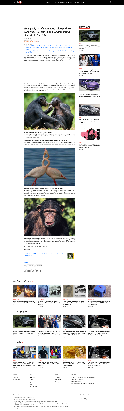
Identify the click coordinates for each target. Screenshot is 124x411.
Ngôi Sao (32, 382)
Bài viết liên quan (28, 44)
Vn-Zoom (32, 389)
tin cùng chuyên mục (22, 281)
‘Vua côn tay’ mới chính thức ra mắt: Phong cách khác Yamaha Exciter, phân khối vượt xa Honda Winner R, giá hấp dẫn (74, 333)
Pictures (58, 379)
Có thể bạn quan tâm (22, 312)
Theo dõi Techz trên (29, 41)
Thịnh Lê (29, 38)
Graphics (58, 382)
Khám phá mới (26, 26)
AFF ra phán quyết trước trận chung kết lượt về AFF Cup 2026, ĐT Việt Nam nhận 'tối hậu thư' (48, 364)
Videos (58, 377)
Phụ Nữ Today (16, 379)
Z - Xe (54, 2)
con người (30, 265)
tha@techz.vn (91, 383)
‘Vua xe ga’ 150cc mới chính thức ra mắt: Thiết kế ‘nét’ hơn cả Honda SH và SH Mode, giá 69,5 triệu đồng (99, 333)
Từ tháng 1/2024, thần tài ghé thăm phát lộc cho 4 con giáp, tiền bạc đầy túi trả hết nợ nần (48, 45)
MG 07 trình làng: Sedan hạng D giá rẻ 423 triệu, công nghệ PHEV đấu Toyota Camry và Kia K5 (89, 96)
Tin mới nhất (84, 27)
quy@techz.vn (77, 381)
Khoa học (76, 2)
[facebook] (28, 270)
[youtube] (36, 270)
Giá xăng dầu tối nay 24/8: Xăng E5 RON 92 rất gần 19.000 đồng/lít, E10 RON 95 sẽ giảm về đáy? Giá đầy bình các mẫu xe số (49, 333)
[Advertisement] (49, 73)
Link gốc (26, 262)
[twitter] (25, 270)
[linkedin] (40, 270)
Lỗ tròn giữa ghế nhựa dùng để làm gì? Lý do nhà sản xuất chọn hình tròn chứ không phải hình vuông (99, 302)
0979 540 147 (80, 379)
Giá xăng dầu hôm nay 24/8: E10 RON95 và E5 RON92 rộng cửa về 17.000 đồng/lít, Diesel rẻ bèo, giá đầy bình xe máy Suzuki (24, 364)
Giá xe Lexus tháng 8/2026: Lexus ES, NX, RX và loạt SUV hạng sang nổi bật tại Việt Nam (89, 121)
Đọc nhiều (17, 342)
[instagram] (32, 270)
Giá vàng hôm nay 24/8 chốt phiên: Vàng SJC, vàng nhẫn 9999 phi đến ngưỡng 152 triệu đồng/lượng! (74, 364)
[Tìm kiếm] (109, 2)
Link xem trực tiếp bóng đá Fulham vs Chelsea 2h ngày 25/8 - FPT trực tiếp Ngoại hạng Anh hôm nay (89, 71)
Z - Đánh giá (61, 2)
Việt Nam (40, 360)
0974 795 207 (84, 383)
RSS (31, 384)
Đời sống (65, 360)
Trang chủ (15, 377)
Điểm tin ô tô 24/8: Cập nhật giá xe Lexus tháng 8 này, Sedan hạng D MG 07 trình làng (89, 47)
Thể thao (83, 2)
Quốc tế (80, 68)
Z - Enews (68, 2)
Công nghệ (48, 2)
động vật (39, 265)
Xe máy (39, 329)
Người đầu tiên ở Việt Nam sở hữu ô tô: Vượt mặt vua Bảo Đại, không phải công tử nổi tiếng (49, 302)
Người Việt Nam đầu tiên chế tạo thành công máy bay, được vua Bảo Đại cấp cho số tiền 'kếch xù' (74, 302)
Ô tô (80, 43)
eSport (80, 142)
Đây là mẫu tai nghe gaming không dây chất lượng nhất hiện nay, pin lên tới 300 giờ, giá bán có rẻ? (89, 145)
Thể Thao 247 (33, 386)
